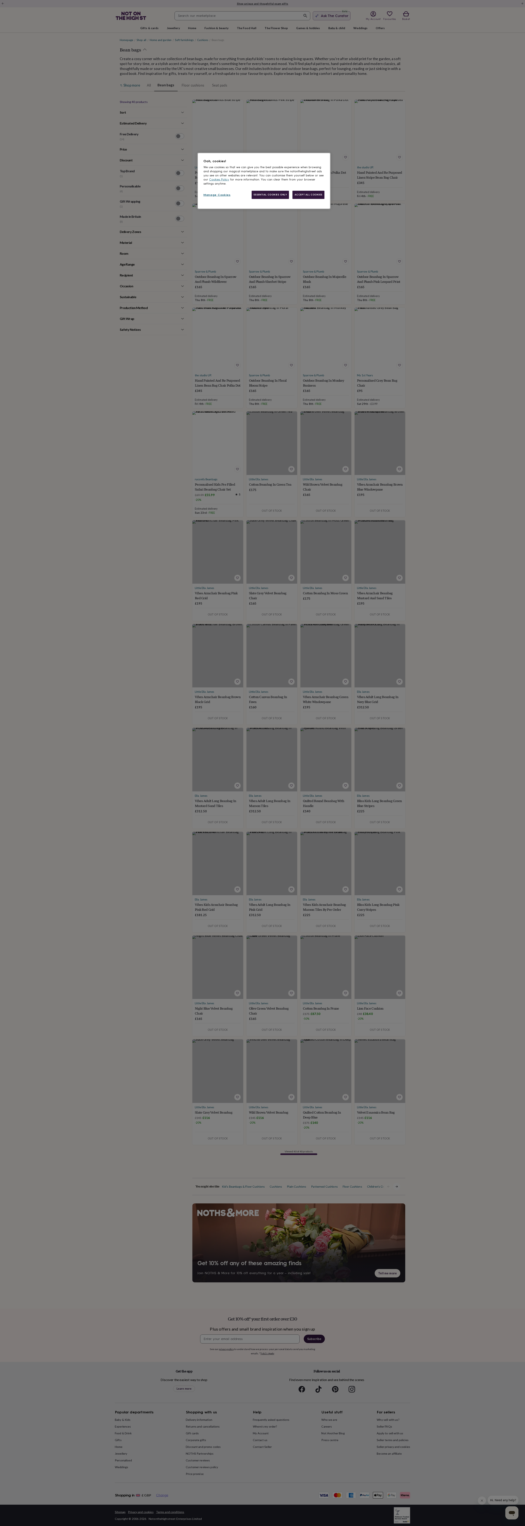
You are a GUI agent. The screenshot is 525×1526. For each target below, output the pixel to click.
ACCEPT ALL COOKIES (308, 194)
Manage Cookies (217, 195)
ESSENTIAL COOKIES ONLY (270, 194)
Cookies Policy (219, 179)
